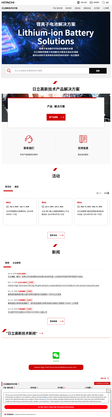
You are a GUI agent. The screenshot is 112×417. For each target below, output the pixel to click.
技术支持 (68, 8)
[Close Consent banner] (108, 391)
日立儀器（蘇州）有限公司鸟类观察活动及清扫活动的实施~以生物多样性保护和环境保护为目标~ (46, 276)
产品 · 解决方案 (57, 8)
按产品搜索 (53, 117)
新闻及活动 (87, 8)
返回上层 (103, 378)
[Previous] (6, 57)
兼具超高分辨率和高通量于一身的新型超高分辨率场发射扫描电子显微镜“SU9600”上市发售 (43, 303)
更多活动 (53, 235)
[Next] (19, 57)
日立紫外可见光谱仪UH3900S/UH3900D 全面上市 (27, 312)
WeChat (56, 361)
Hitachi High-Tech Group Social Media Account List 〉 (56, 367)
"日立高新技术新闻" (22, 333)
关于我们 (97, 8)
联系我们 (29, 148)
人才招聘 (106, 8)
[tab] (8, 187)
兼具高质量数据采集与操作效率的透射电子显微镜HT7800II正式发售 (34, 294)
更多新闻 (53, 321)
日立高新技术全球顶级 (101, 383)
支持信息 (77, 8)
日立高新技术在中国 (10, 384)
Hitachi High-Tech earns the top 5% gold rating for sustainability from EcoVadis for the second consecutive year (53, 285)
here (43, 399)
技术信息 (33, 388)
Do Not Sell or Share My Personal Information (56, 407)
